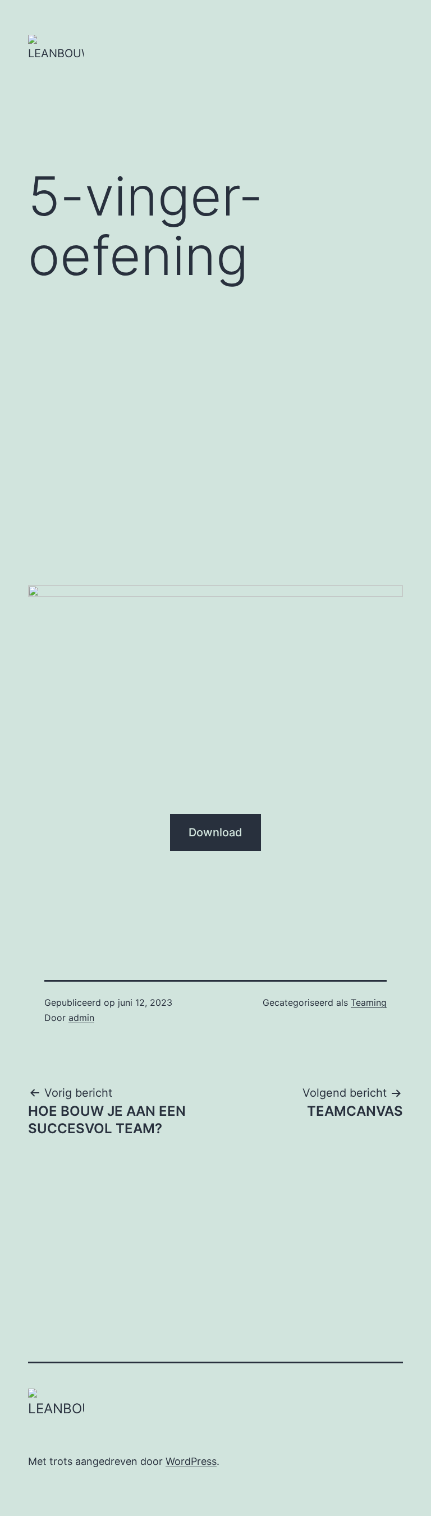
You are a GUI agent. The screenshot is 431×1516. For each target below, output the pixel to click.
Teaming (369, 1002)
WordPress (191, 1461)
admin (81, 1017)
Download (215, 832)
